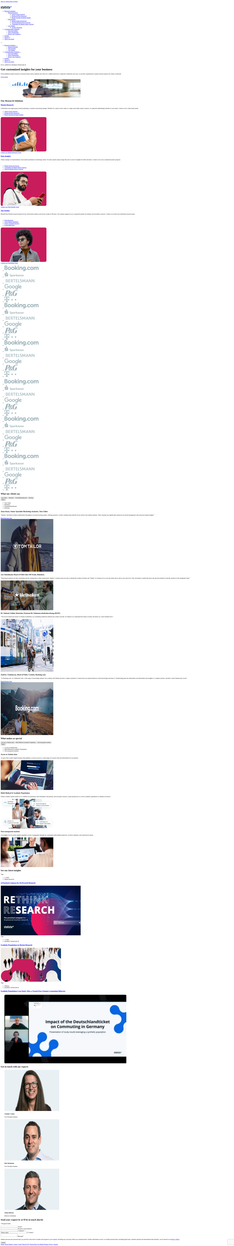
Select (3, 499)
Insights (6, 36)
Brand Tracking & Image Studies (21, 17)
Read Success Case (6, 518)
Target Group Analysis (18, 14)
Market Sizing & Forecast (19, 21)
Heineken (11, 498)
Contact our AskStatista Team (9, 263)
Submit (3, 1242)
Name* (20, 1227)
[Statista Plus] (6, 8)
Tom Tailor (4, 498)
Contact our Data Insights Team (10, 207)
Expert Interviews (9, 225)
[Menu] (1, 42)
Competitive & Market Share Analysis (23, 24)
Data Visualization (13, 32)
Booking (31, 498)
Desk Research (8, 220)
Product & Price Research (19, 16)
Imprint (56, 1244)
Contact (15, 1244)
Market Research (13, 13)
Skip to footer (14, 1)
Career (20, 1244)
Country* (31, 1232)
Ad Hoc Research (17, 27)
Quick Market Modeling (11, 222)
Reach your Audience (14, 34)
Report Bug (33, 1244)
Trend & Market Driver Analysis (21, 22)
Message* (20, 1236)
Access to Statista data (7, 742)
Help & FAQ (26, 1244)
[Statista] (9, 5)
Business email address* (25, 1229)
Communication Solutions (11, 29)
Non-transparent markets (44, 742)
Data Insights (12, 19)
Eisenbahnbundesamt (21, 498)
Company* (21, 1230)
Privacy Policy (175, 1239)
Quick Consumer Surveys (11, 223)
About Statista (9, 1244)
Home (2, 1244)
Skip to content (5, 1)
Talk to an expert (9, 39)
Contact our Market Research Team (11, 152)
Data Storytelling (13, 31)
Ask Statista (11, 26)
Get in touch (4, 77)
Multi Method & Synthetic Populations (26, 742)
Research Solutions (9, 11)
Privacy (51, 1244)
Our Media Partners (43, 1244)
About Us (7, 37)
